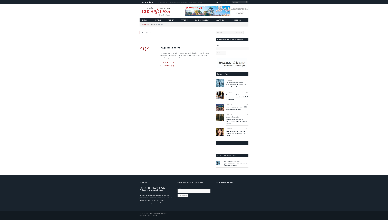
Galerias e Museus (202, 20)
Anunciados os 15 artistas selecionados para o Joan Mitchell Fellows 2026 (181, 2)
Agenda (171, 20)
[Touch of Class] (155, 11)
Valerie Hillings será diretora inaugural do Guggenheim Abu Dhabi (235, 133)
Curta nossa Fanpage (224, 143)
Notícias (157, 20)
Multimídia (220, 20)
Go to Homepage (168, 65)
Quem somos (236, 20)
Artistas (184, 20)
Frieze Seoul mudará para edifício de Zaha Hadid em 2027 (237, 108)
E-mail (217, 46)
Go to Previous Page (169, 63)
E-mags (144, 20)
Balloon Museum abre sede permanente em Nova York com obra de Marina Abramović (236, 85)
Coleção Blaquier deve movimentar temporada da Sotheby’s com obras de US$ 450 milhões (236, 120)
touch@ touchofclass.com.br (148, 215)
